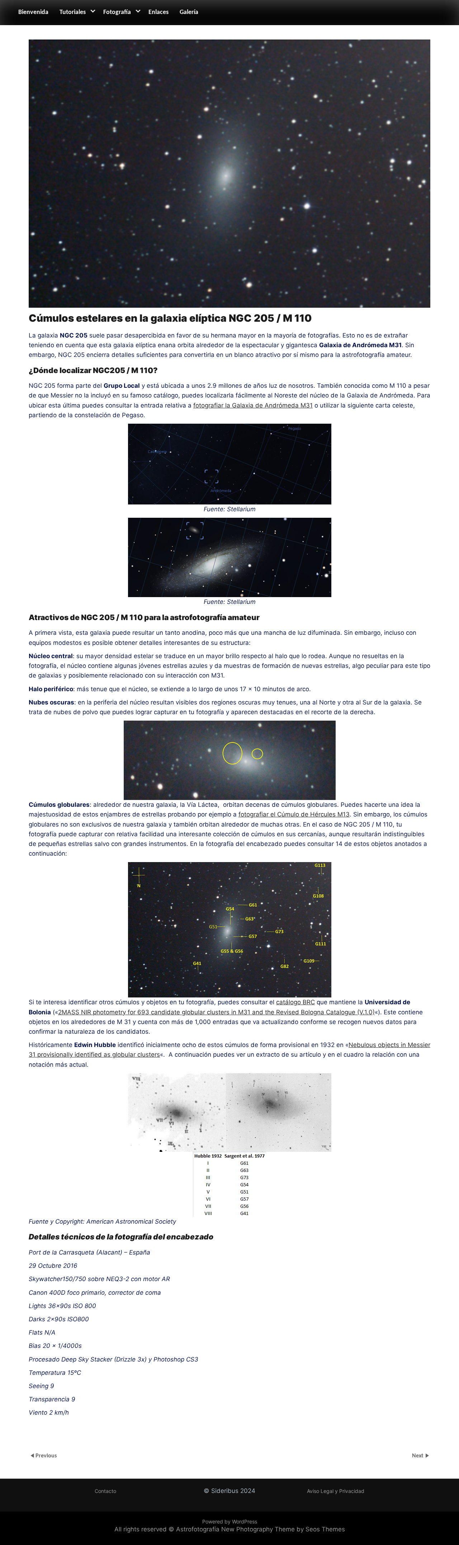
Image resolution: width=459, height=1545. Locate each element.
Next (418, 1455)
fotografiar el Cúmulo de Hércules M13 (294, 814)
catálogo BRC (295, 1002)
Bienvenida (33, 12)
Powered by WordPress (229, 1521)
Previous (46, 1455)
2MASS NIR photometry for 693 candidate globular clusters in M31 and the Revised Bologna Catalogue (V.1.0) (216, 1012)
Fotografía (117, 12)
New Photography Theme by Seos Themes (283, 1529)
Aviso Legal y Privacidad (335, 1491)
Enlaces (158, 12)
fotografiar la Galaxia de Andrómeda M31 (253, 405)
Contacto (105, 1491)
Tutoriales (73, 12)
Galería (189, 12)
